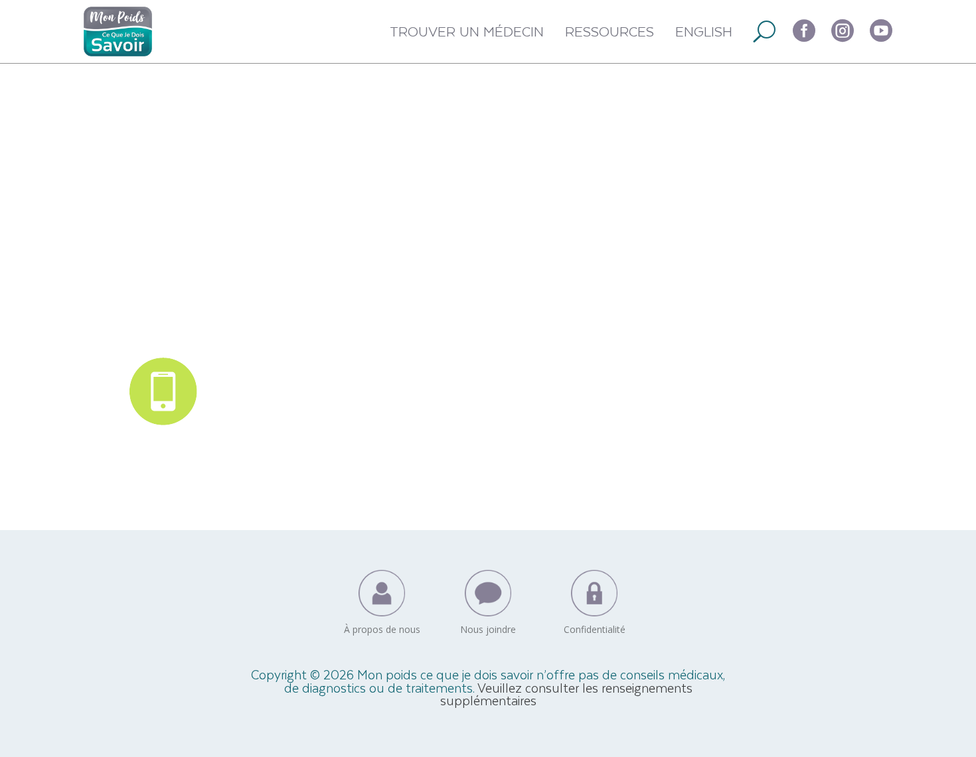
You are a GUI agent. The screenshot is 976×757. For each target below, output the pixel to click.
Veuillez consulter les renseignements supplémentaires (566, 694)
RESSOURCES (609, 31)
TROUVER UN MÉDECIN (467, 31)
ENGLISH (703, 31)
